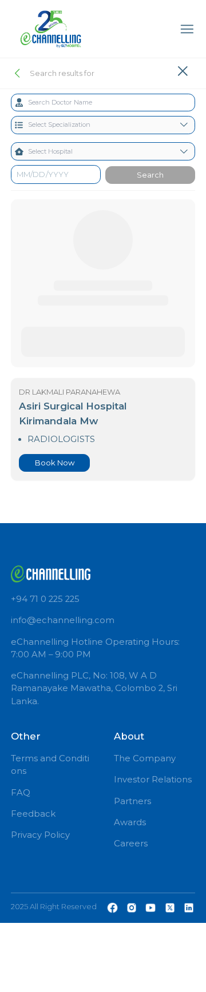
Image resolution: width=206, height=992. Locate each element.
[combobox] (103, 103)
